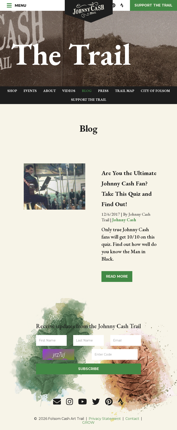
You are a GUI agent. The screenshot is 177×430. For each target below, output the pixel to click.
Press (103, 91)
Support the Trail (153, 5)
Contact (132, 419)
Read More (117, 276)
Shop (12, 91)
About (49, 91)
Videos (68, 91)
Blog (87, 91)
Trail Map (124, 91)
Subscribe (88, 369)
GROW (88, 423)
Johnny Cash (124, 220)
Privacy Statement (105, 419)
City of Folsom (155, 91)
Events (30, 91)
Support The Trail (88, 99)
